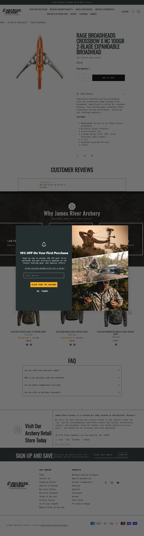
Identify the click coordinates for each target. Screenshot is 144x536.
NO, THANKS (42, 291)
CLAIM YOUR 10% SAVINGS (44, 284)
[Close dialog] (19, 229)
